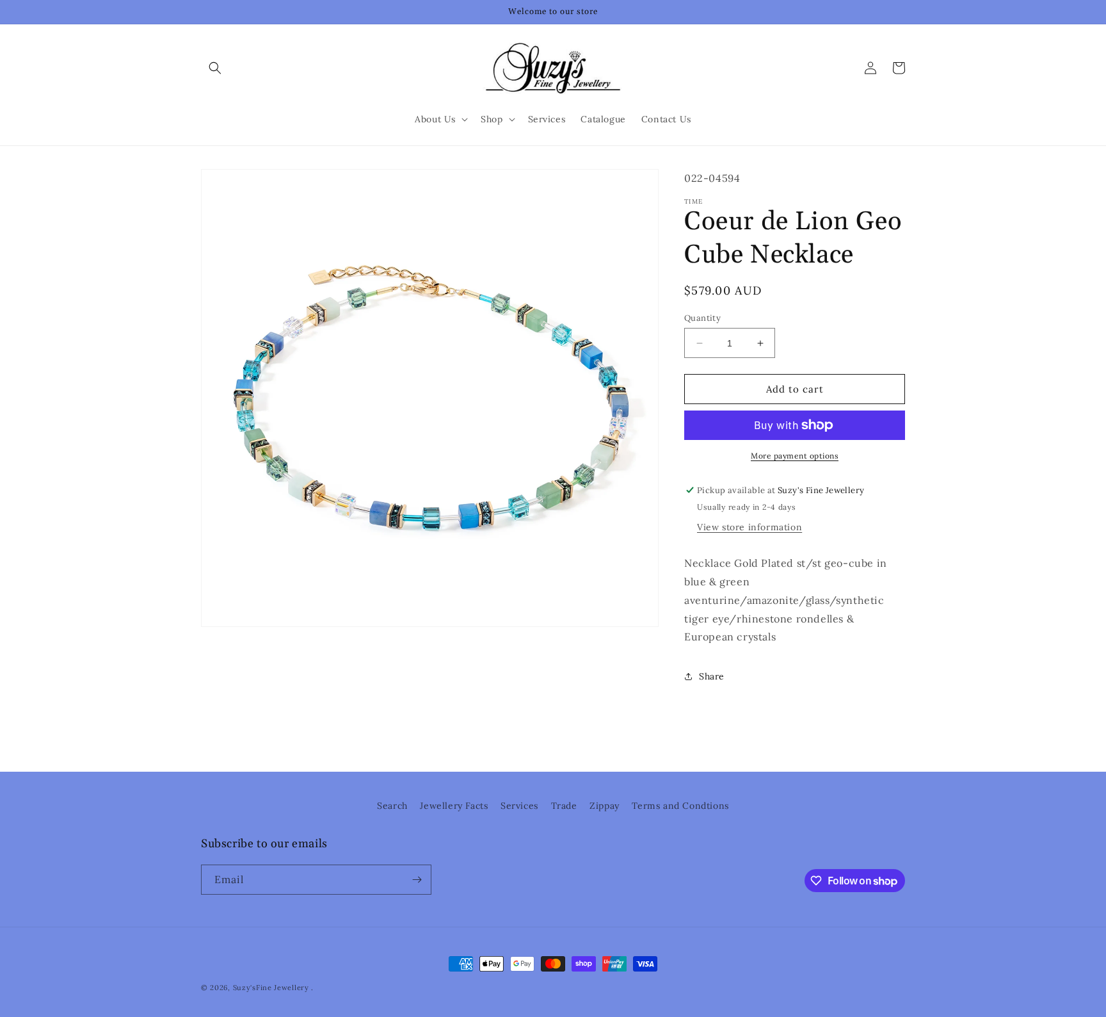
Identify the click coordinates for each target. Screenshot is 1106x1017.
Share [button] (712, 676)
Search (392, 805)
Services (519, 805)
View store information (749, 527)
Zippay (604, 805)
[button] (215, 68)
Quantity (702, 318)
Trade (564, 805)
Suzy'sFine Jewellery (271, 987)
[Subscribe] (417, 880)
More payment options (794, 455)
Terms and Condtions (680, 805)
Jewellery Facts (454, 805)
